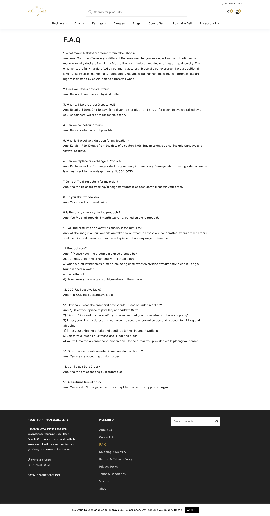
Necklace (58, 23)
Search (216, 422)
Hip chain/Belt (182, 23)
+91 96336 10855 (233, 3)
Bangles (119, 23)
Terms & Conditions (112, 474)
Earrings (98, 23)
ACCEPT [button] (192, 510)
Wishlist (104, 481)
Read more (63, 449)
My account (208, 23)
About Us (105, 430)
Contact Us (106, 437)
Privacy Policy (108, 466)
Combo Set (156, 23)
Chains (79, 23)
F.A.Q (102, 444)
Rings (137, 23)
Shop (102, 488)
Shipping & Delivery (112, 452)
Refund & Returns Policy (116, 459)
